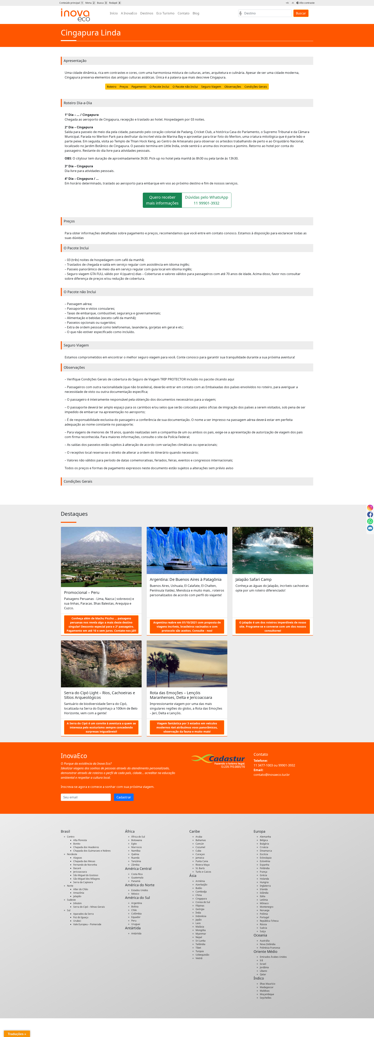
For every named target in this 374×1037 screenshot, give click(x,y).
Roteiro (111, 86)
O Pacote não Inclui (185, 86)
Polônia (264, 913)
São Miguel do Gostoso (85, 875)
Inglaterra (265, 885)
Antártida (136, 933)
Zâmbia (135, 864)
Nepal (199, 937)
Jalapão (77, 896)
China (199, 895)
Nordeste (72, 854)
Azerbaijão (201, 884)
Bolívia (134, 906)
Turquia (200, 951)
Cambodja (201, 891)
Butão (199, 888)
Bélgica (264, 840)
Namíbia (135, 850)
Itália (262, 896)
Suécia (263, 927)
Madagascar (266, 987)
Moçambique (267, 994)
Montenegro (266, 906)
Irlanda (264, 889)
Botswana (136, 840)
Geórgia (200, 909)
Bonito (76, 843)
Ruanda (135, 857)
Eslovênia (265, 861)
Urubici (77, 920)
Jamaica (200, 857)
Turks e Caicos (203, 871)
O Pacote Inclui (159, 86)
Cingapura (201, 898)
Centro (70, 836)
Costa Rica (137, 874)
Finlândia (265, 868)
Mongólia (201, 930)
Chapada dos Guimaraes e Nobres (92, 850)
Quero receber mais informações (162, 200)
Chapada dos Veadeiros (86, 847)
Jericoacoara (80, 871)
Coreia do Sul (203, 902)
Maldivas (265, 990)
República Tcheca (269, 920)
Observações (232, 86)
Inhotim (77, 903)
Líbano (263, 971)
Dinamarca (266, 850)
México (135, 893)
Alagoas (77, 857)
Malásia (200, 926)
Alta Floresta (80, 840)
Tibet (198, 947)
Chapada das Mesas (84, 861)
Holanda (264, 878)
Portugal (264, 917)
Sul (68, 910)
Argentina (136, 903)
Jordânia (264, 967)
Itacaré (77, 868)
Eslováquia (266, 857)
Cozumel (200, 847)
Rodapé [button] (114, 2)
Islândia (264, 892)
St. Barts (200, 868)
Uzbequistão (202, 954)
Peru (133, 920)
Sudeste (71, 899)
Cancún (200, 843)
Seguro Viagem (211, 86)
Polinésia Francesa (270, 947)
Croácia (264, 847)
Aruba (199, 836)
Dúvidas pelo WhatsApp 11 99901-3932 (206, 200)
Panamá (135, 881)
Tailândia (200, 944)
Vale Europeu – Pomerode (87, 924)
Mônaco (264, 903)
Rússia (263, 924)
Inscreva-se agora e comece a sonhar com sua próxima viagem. (107, 787)
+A (287, 2)
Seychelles (265, 997)
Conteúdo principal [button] (71, 2)
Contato (184, 13)
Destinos (146, 13)
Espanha (264, 864)
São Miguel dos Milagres (86, 878)
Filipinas (200, 905)
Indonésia (201, 916)
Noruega (264, 910)
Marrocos (136, 847)
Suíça (263, 931)
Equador (135, 917)
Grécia (263, 875)
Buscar (301, 13)
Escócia (264, 854)
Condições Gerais (255, 86)
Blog (196, 13)
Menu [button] (89, 2)
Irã (261, 960)
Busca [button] (102, 2)
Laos (198, 923)
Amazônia (78, 892)
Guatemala (137, 877)
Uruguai (135, 924)
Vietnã (199, 958)
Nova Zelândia (267, 944)
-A (292, 2)
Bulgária (264, 843)
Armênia (200, 881)
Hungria (264, 882)
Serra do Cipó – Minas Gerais (89, 906)
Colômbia (136, 913)
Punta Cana (202, 861)
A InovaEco (129, 13)
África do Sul (138, 836)
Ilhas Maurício (267, 983)
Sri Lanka (201, 940)
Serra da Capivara (83, 882)
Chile (134, 910)
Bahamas (201, 840)
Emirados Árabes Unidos (273, 957)
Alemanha (265, 836)
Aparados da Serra (83, 913)
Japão (199, 919)
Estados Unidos (139, 890)
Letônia (264, 899)
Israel (263, 964)
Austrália (265, 940)
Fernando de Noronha (85, 864)
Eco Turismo (165, 13)
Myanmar (201, 933)
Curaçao (200, 854)
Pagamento (138, 86)
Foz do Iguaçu (80, 917)
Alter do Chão (80, 889)
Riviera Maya (203, 864)
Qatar (263, 974)
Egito (134, 843)
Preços (124, 86)
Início (114, 13)
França (263, 871)
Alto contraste (307, 2)
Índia (198, 912)
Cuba (198, 850)
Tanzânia (136, 861)
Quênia (135, 854)
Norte (70, 885)
